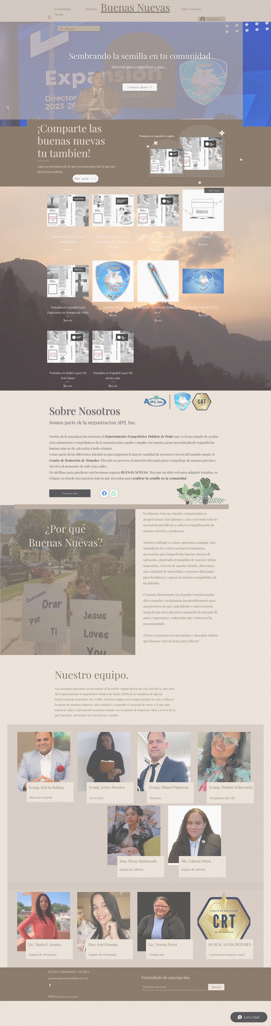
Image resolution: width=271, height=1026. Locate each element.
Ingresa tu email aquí (91, 515)
